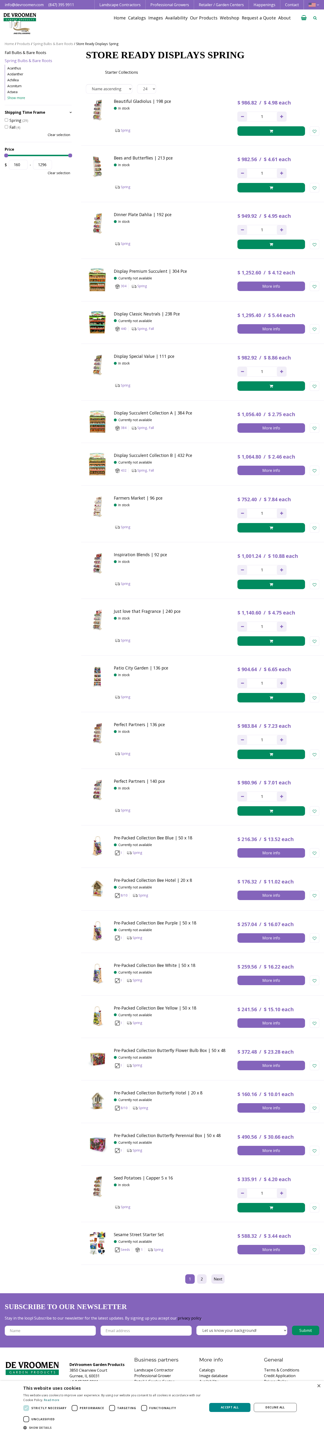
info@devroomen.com (24, 4)
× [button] (318, 1386)
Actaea (12, 92)
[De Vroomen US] (20, 23)
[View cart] (303, 17)
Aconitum (14, 86)
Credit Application (280, 1375)
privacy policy (189, 1318)
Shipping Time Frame (25, 112)
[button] (112, 1427)
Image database (213, 1375)
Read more (52, 1400)
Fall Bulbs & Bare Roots (25, 52)
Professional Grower (152, 1375)
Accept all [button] (230, 1407)
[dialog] (162, 1407)
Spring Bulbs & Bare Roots (28, 60)
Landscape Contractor (154, 1370)
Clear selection (59, 134)
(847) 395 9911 (61, 4)
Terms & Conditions (281, 1370)
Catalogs (207, 1370)
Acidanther (15, 74)
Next (218, 1279)
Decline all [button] (275, 1407)
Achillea (13, 80)
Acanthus (14, 68)
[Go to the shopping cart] (304, 17)
